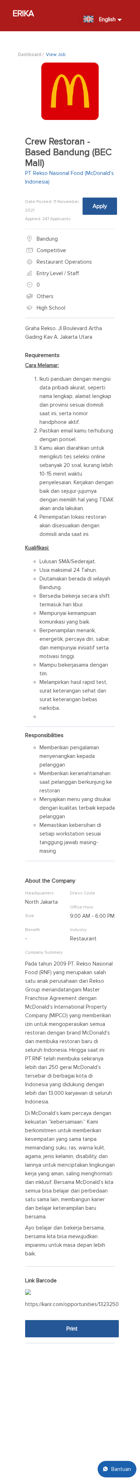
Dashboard (29, 54)
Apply (100, 206)
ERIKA (23, 13)
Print (72, 1328)
